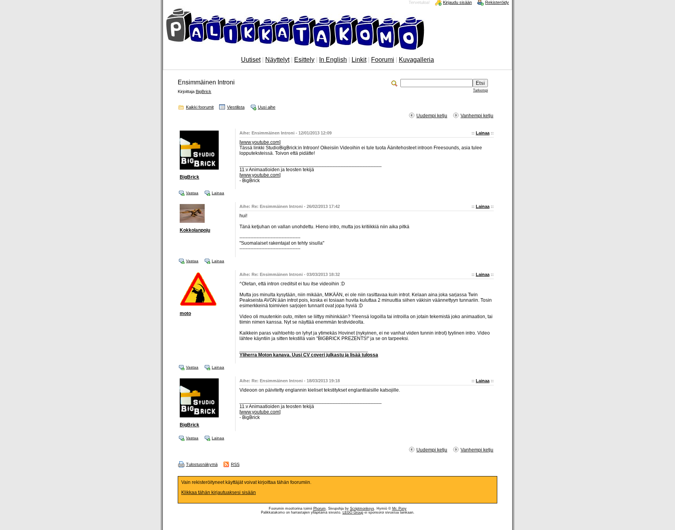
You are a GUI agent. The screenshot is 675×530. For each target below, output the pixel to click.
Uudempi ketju (431, 115)
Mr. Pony (399, 508)
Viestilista (236, 107)
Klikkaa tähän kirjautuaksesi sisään (218, 492)
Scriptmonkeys (362, 508)
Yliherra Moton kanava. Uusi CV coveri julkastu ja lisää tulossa (308, 355)
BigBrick (203, 91)
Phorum (319, 508)
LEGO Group (353, 512)
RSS (235, 464)
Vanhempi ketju (477, 115)
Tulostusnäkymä (202, 464)
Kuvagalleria (416, 59)
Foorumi (382, 59)
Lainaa (482, 133)
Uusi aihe (266, 107)
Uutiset (251, 59)
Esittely (304, 59)
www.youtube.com (260, 142)
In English (333, 59)
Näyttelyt (277, 59)
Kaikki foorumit (200, 107)
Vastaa (192, 193)
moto (185, 313)
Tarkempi (480, 90)
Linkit (359, 59)
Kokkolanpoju (195, 230)
